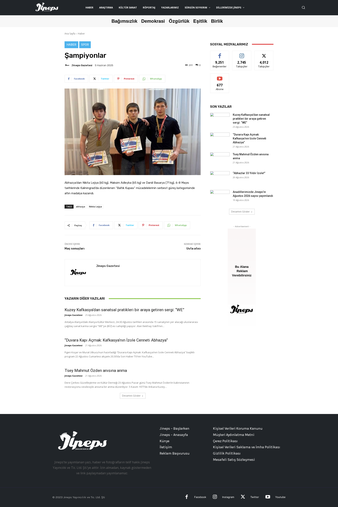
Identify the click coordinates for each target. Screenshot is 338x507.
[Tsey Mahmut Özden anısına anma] (220, 159)
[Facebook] (187, 497)
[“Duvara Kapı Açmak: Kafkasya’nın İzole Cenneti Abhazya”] (220, 139)
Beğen (219, 53)
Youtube (280, 497)
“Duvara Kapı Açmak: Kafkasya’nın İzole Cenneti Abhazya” (116, 340)
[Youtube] (267, 497)
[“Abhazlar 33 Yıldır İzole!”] (220, 178)
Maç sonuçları (74, 248)
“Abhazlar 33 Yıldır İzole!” (249, 173)
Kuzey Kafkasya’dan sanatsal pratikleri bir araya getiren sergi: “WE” (124, 309)
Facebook (200, 497)
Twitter (254, 497)
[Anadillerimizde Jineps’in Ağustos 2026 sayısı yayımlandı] (220, 197)
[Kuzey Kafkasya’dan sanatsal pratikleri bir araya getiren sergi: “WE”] (220, 120)
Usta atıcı (193, 248)
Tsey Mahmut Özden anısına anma (96, 370)
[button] (303, 7)
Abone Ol (219, 76)
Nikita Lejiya (95, 206)
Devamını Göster (131, 395)
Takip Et (242, 53)
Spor (85, 44)
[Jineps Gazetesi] (68, 65)
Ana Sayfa (70, 33)
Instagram (228, 497)
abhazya (80, 206)
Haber (81, 33)
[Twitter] (243, 497)
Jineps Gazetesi (81, 65)
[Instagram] (215, 497)
